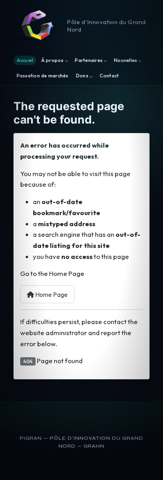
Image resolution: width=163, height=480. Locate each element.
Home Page (51, 294)
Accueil (25, 60)
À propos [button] (52, 60)
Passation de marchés (42, 76)
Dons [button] (82, 76)
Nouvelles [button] (125, 60)
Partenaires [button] (88, 60)
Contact (109, 76)
